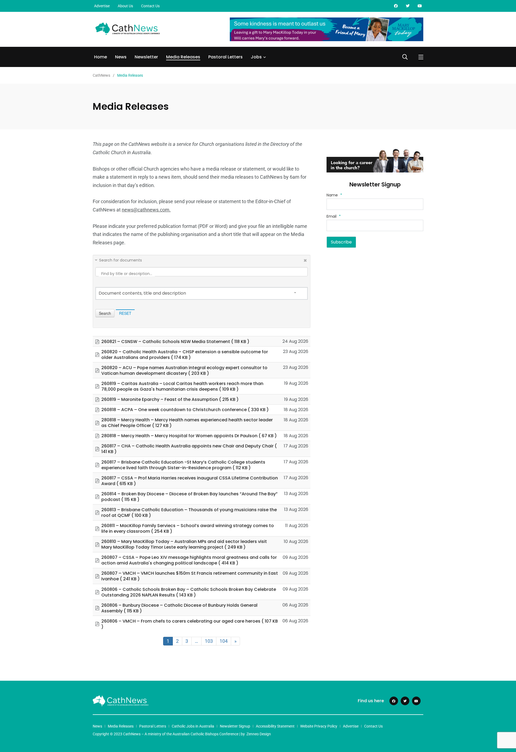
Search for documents (120, 260)
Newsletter (146, 57)
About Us (125, 6)
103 (209, 641)
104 (224, 641)
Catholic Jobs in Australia (193, 726)
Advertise (102, 6)
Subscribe (341, 242)
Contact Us (150, 6)
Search (105, 313)
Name (334, 195)
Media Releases (183, 57)
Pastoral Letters (225, 57)
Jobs (256, 57)
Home (100, 57)
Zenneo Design (258, 734)
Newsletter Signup (235, 726)
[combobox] (201, 293)
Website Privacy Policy (318, 726)
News (121, 57)
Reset (125, 313)
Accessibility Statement (275, 726)
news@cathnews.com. (146, 210)
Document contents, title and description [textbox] (142, 293)
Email (334, 216)
